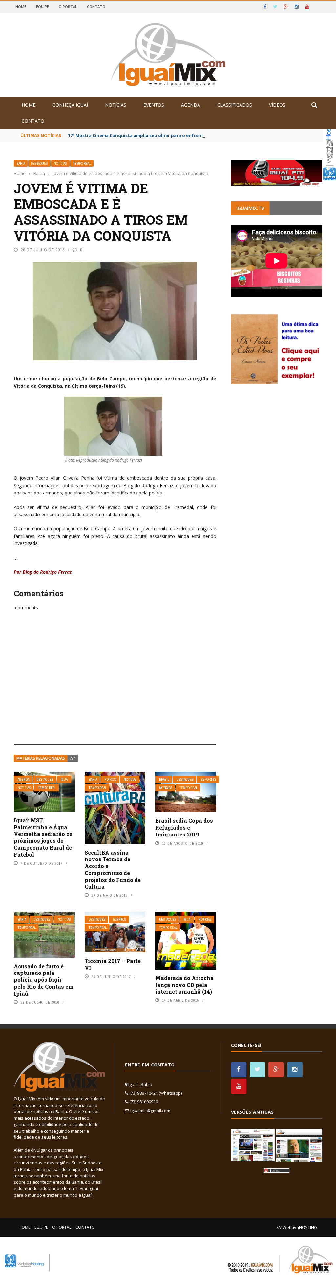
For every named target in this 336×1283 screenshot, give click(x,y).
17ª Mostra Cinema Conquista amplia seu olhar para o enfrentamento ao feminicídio (161, 135)
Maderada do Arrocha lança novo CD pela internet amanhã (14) (184, 984)
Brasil (164, 779)
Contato (96, 6)
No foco (110, 779)
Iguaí (65, 779)
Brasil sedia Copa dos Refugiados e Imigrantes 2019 (184, 827)
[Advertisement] (115, 685)
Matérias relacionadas (40, 758)
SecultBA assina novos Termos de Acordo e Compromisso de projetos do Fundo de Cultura (113, 869)
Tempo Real (82, 163)
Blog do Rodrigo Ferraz (46, 572)
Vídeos (277, 105)
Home (20, 6)
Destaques (39, 163)
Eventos (153, 105)
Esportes (208, 779)
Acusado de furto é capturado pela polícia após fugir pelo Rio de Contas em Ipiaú (44, 980)
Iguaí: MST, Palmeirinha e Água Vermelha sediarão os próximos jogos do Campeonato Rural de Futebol (43, 837)
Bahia (20, 163)
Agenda (190, 105)
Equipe (42, 6)
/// (72, 758)
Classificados (234, 105)
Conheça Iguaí (70, 105)
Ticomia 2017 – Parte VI (113, 964)
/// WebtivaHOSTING (297, 1227)
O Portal (68, 6)
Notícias (115, 105)
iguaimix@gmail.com (150, 1110)
